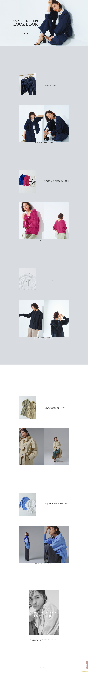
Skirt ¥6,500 (47, 240)
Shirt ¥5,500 (37, 563)
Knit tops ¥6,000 (41, 240)
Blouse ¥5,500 (44, 142)
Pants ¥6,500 (47, 337)
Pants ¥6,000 (50, 563)
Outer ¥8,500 (37, 142)
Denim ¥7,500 (50, 142)
